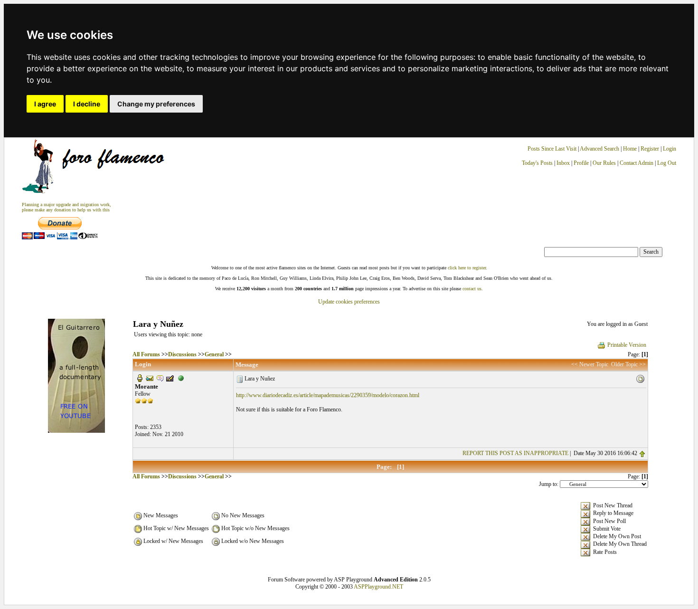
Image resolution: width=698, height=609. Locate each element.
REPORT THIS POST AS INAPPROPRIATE (515, 453)
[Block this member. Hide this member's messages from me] (181, 377)
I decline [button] (86, 104)
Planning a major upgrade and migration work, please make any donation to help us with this (66, 207)
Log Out (666, 163)
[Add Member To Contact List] (170, 377)
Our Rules (604, 163)
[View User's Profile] (139, 377)
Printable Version (626, 345)
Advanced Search (599, 148)
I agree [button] (45, 104)
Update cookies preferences (349, 301)
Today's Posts (537, 163)
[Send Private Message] (160, 377)
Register (650, 148)
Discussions (182, 354)
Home (630, 148)
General (214, 354)
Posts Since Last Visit (552, 148)
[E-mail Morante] (149, 377)
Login (669, 148)
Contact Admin (636, 163)
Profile (581, 163)
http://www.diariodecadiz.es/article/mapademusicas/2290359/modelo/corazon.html (327, 395)
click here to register (467, 267)
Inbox (563, 163)
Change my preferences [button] (156, 104)
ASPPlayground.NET (378, 586)
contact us (471, 288)
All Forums (146, 354)
